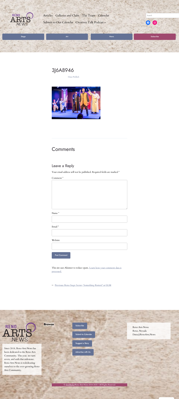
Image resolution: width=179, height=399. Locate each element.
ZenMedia (70, 384)
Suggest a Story (82, 343)
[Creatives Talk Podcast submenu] (105, 22)
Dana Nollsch (73, 77)
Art (67, 36)
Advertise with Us (82, 352)
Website (56, 240)
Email (55, 226)
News (111, 36)
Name (55, 213)
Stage (23, 36)
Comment (57, 178)
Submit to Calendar (83, 334)
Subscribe (155, 36)
